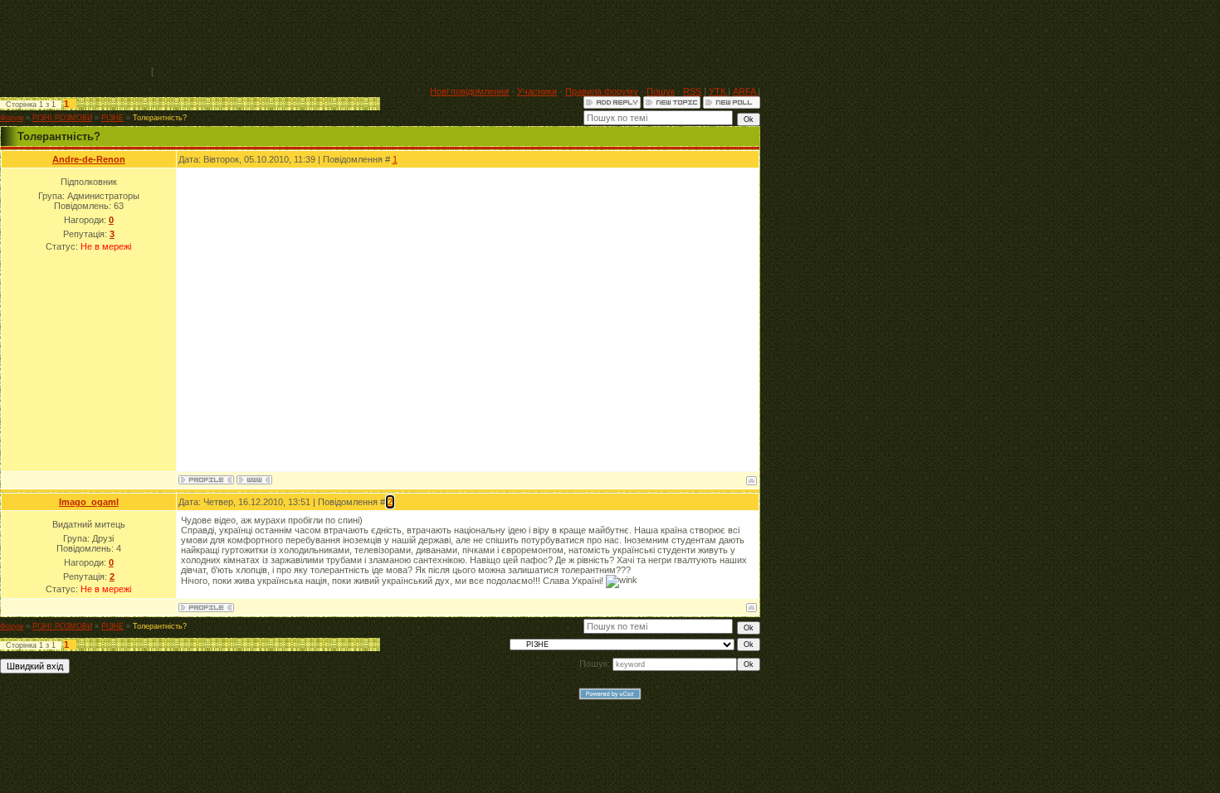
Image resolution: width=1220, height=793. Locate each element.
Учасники (537, 91)
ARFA (745, 91)
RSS (692, 91)
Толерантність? (160, 118)
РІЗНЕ (112, 118)
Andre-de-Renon (88, 159)
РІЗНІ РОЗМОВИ (62, 118)
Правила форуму (601, 91)
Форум (11, 118)
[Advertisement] (458, 37)
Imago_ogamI (89, 502)
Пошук (661, 91)
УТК (718, 91)
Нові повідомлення (469, 91)
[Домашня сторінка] (254, 479)
